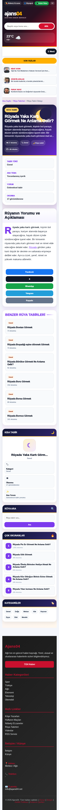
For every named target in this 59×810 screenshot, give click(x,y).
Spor (7, 682)
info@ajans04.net (13, 789)
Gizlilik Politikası (21, 802)
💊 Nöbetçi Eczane (13, 3)
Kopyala (29, 300)
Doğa (17, 612)
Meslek (24, 617)
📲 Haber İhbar (41, 3)
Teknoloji (9, 696)
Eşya (8, 617)
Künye (8, 754)
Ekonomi (9, 692)
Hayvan (43, 612)
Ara (29, 525)
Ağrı (7, 689)
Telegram (29, 293)
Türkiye (8, 685)
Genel (8, 612)
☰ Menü (51, 51)
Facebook (29, 272)
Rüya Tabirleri (19, 101)
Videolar (9, 730)
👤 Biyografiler (30, 3)
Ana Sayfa (6, 101)
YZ (52, 3)
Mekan (26, 612)
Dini (15, 617)
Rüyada (33, 247)
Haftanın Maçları (13, 720)
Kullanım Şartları (37, 802)
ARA (46, 26)
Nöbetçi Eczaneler (14, 723)
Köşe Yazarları (12, 716)
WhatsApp (29, 286)
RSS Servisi (11, 734)
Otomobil (9, 700)
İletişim (8, 751)
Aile (34, 612)
